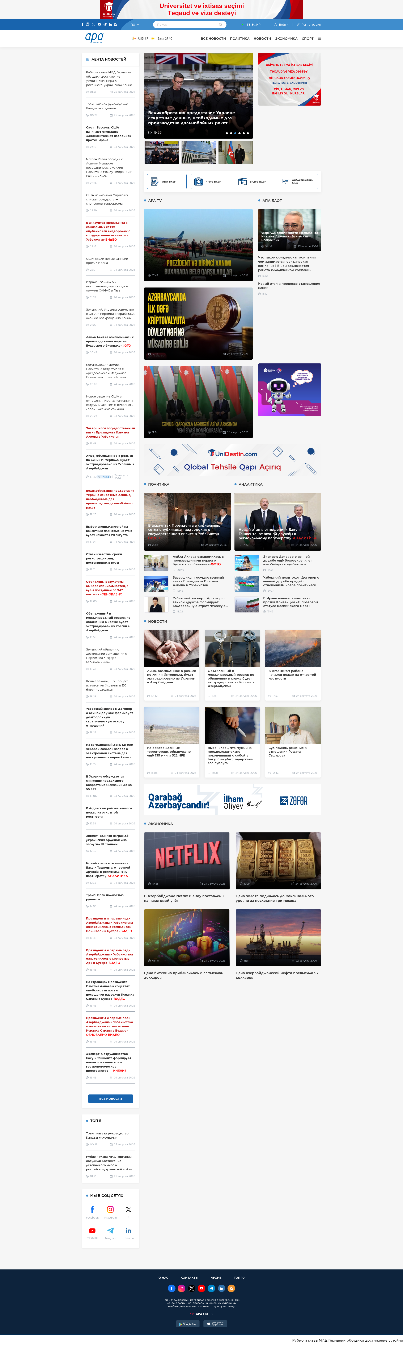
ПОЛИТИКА (240, 39)
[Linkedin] (110, 25)
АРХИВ (216, 1277)
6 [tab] (248, 133)
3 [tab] (235, 133)
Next (247, 95)
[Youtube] (99, 25)
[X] (93, 25)
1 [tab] (227, 133)
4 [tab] (239, 133)
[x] (191, 1289)
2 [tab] (231, 133)
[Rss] (115, 25)
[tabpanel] (198, 96)
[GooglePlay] (188, 1324)
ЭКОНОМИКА (286, 39)
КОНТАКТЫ (189, 1277)
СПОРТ (308, 39)
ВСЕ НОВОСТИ (213, 39)
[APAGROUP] (201, 1314)
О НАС (163, 1277)
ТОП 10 (239, 1277)
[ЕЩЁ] (317, 38)
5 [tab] (244, 133)
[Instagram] (87, 25)
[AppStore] (215, 1324)
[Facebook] (83, 25)
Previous (149, 95)
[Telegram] (105, 25)
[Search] (220, 25)
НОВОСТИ (262, 39)
